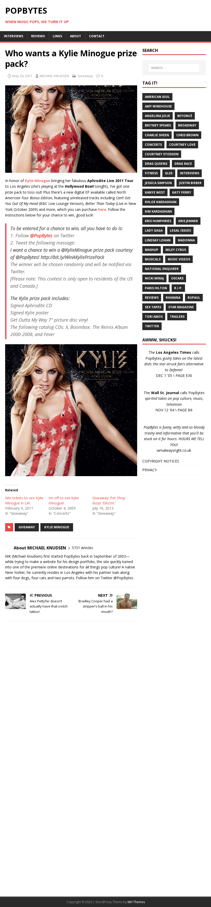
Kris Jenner (188, 221)
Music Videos (179, 259)
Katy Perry (181, 192)
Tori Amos (154, 316)
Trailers (177, 316)
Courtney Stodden (162, 154)
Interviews (189, 173)
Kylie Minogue (37, 180)
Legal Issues (180, 230)
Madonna (186, 240)
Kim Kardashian (158, 211)
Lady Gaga (154, 230)
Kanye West (155, 192)
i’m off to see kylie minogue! (64, 500)
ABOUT (75, 36)
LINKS (57, 36)
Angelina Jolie (157, 116)
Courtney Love (182, 144)
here (102, 209)
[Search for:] (174, 68)
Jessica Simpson (158, 183)
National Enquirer (162, 269)
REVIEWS (38, 36)
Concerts (153, 144)
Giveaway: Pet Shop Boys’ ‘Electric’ (108, 500)
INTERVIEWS (13, 36)
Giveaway (85, 76)
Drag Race (183, 163)
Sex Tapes (153, 307)
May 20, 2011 (22, 76)
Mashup (151, 250)
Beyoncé (184, 116)
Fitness (151, 173)
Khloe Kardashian (161, 202)
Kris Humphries (158, 221)
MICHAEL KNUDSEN (54, 76)
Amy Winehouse (158, 106)
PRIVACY (149, 469)
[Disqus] (71, 692)
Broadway (187, 125)
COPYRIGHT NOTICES (160, 461)
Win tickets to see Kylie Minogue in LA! (24, 500)
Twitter (152, 326)
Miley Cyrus (175, 250)
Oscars (177, 278)
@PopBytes (41, 235)
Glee (169, 173)
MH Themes (136, 902)
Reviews (152, 297)
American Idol (157, 97)
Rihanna (173, 297)
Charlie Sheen (157, 135)
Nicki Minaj (154, 278)
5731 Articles (82, 547)
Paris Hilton (156, 288)
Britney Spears (158, 125)
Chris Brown (187, 135)
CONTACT (96, 36)
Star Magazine (181, 307)
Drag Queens (156, 163)
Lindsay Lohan (158, 240)
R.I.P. (178, 288)
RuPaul (194, 297)
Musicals (153, 259)
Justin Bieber (190, 183)
